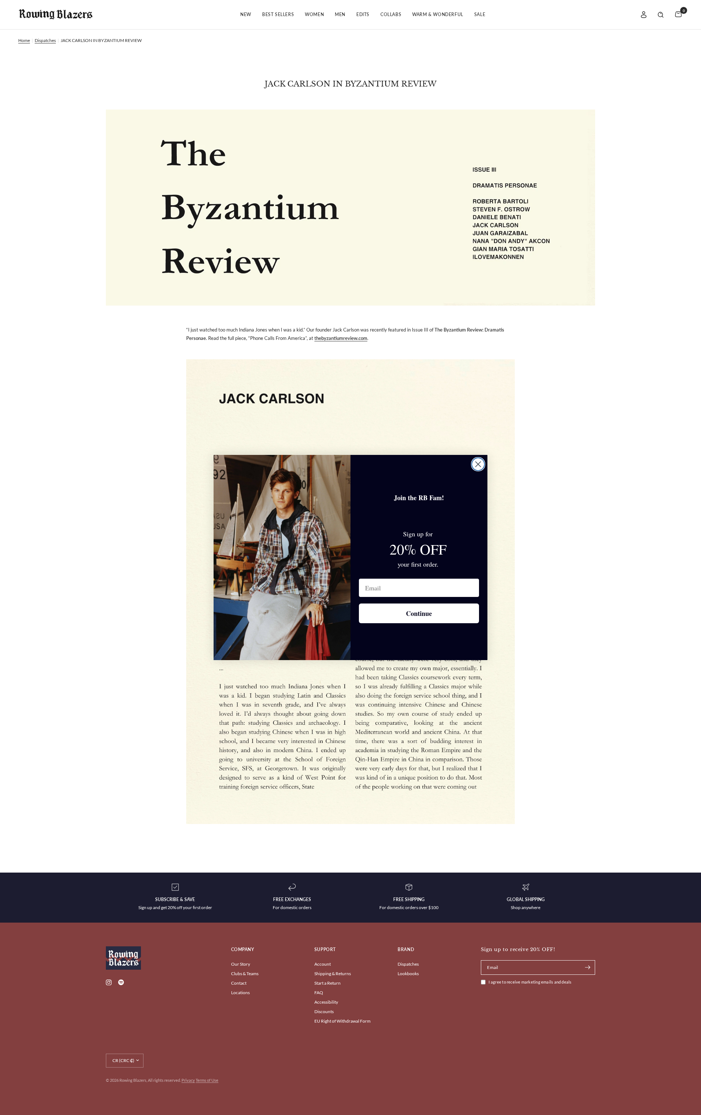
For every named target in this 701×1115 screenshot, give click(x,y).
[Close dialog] (478, 464)
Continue (419, 613)
